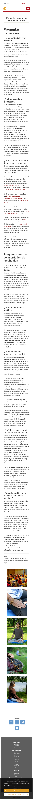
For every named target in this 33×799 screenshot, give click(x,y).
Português (16, 765)
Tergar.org (16, 744)
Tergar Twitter (16, 753)
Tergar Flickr (16, 756)
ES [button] (7, 3)
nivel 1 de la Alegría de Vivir (16, 212)
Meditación (16, 773)
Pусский (16, 767)
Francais (16, 761)
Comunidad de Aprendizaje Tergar (15, 189)
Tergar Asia (16, 745)
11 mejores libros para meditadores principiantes (13, 197)
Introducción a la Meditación (13, 185)
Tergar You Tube (16, 755)
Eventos (16, 776)
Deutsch (16, 764)
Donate (23, 3)
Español (16, 762)
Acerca (16, 772)
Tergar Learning (16, 747)
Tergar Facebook (16, 752)
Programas (16, 775)
